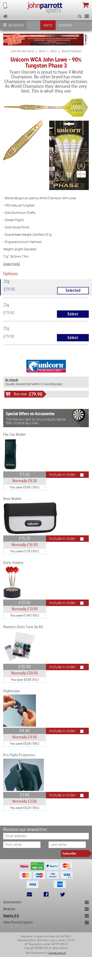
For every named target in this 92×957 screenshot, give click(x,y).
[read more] (11, 264)
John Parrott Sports (22, 51)
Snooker (66, 25)
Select (72, 314)
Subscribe (69, 853)
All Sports (15, 25)
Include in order (62, 474)
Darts (47, 25)
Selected (72, 291)
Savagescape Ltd (57, 953)
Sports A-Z (11, 916)
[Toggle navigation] (87, 16)
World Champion (72, 51)
